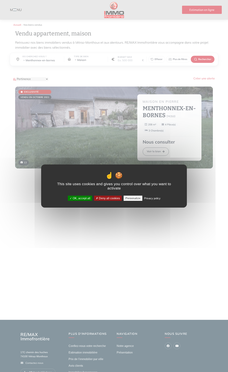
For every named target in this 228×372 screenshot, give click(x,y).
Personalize (133, 198)
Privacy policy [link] (152, 198)
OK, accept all (81, 198)
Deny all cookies (109, 198)
